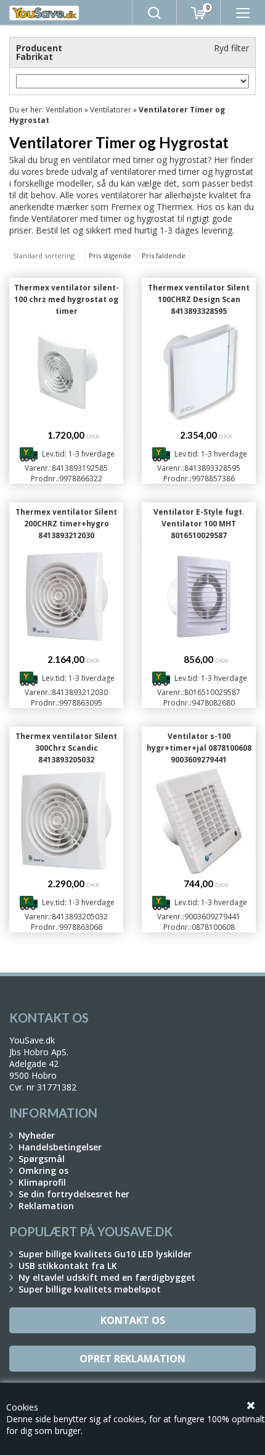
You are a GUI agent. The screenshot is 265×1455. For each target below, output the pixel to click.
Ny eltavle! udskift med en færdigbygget (106, 1277)
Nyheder (36, 1135)
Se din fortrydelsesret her (73, 1194)
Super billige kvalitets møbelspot (89, 1289)
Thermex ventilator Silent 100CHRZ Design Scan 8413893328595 (199, 299)
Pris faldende (164, 255)
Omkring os (43, 1170)
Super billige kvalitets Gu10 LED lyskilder (105, 1254)
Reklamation (46, 1206)
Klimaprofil (42, 1182)
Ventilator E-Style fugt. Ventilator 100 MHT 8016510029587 (199, 524)
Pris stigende (110, 255)
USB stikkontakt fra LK (67, 1266)
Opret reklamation (133, 1358)
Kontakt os (132, 1320)
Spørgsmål (41, 1159)
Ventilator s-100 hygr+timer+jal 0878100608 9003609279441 (199, 748)
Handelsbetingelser (60, 1147)
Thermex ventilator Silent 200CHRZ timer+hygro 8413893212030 (66, 524)
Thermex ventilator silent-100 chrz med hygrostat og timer (66, 299)
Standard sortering (44, 255)
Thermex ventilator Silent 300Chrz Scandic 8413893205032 (66, 748)
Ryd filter (231, 48)
